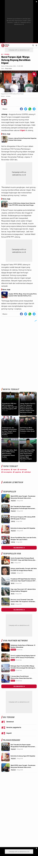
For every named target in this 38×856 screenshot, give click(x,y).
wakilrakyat (27, 472)
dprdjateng (6, 469)
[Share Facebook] (21, 109)
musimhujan (23, 469)
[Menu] (36, 45)
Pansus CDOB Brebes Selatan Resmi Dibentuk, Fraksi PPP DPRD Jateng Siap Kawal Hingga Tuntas (21, 204)
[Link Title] (5, 498)
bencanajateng (7, 472)
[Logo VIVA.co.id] (5, 45)
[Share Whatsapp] (30, 109)
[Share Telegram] (34, 109)
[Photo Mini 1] (4, 102)
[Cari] (33, 45)
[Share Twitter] (26, 109)
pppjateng (18, 472)
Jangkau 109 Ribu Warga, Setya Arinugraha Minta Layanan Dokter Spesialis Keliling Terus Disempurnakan (22, 295)
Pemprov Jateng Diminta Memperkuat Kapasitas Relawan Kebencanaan (22, 139)
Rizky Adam (8, 68)
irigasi (22, 130)
